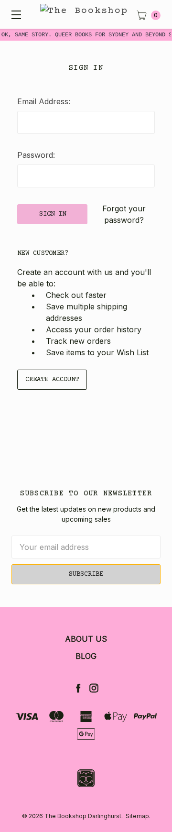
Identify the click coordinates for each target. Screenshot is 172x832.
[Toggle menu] (14, 14)
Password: (36, 155)
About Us (86, 639)
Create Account (52, 379)
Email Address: (43, 101)
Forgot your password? (124, 214)
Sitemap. (138, 816)
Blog (86, 656)
